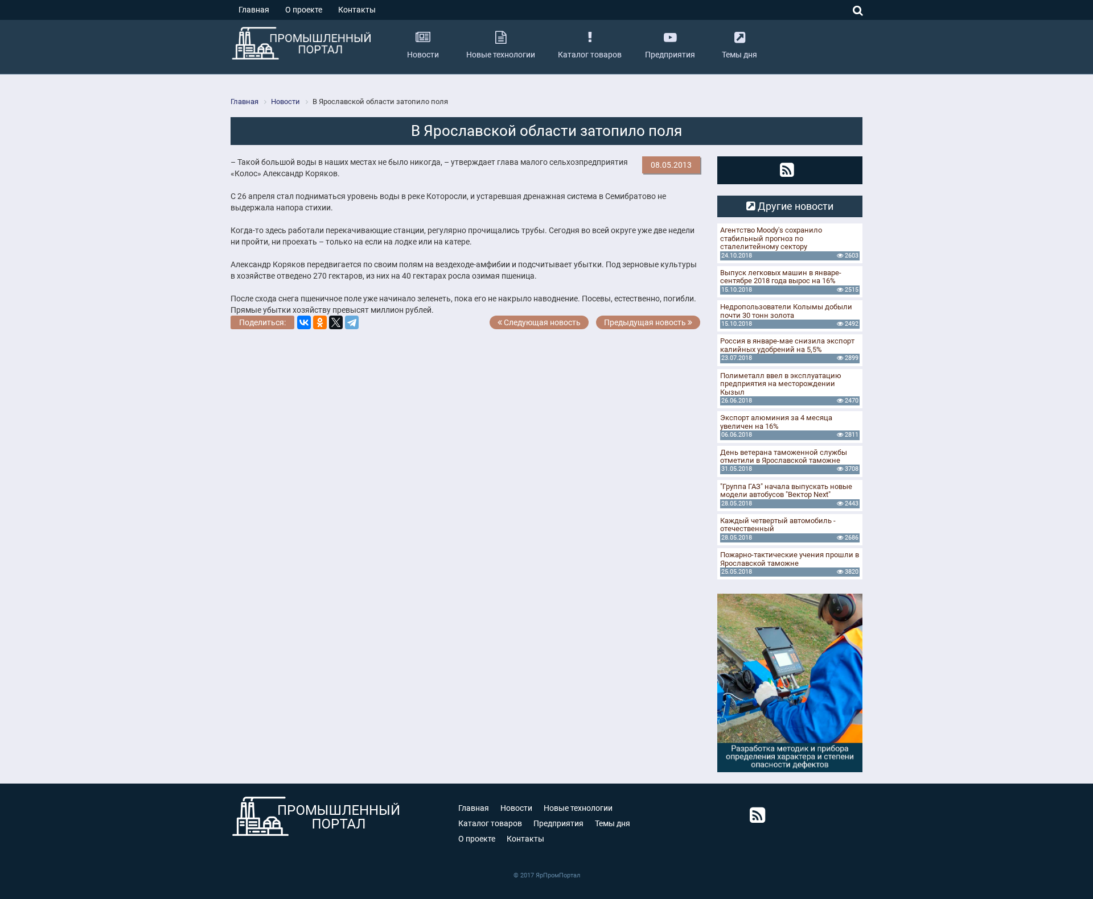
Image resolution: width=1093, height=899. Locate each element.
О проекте (303, 9)
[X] (336, 322)
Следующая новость (541, 322)
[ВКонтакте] (304, 322)
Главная (254, 9)
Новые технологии (578, 808)
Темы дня (612, 823)
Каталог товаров (490, 823)
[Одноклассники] (320, 322)
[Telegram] (352, 322)
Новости (516, 808)
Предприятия (558, 823)
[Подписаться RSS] (787, 170)
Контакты (357, 9)
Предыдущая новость (646, 322)
